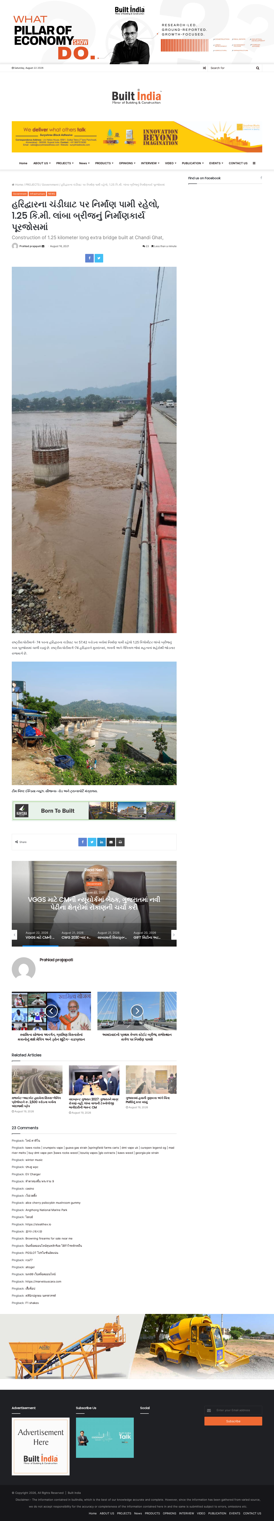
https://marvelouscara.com (43, 1281)
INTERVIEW (149, 163)
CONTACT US (238, 163)
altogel (29, 1267)
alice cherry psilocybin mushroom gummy (52, 1202)
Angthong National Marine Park (46, 1210)
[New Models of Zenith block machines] (137, 1346)
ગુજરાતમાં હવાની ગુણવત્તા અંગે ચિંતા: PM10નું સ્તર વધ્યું (148, 1100)
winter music (34, 1160)
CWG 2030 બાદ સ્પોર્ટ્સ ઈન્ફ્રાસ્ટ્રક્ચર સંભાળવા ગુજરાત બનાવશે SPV (94, 903)
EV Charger (33, 1174)
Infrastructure (37, 193)
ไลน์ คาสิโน (32, 1140)
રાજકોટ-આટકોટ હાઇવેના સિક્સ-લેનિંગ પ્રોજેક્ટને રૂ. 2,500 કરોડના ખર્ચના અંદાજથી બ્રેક (36, 1102)
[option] (94, 904)
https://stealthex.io (38, 1224)
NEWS (51, 193)
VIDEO (169, 163)
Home (23, 163)
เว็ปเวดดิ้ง (31, 1195)
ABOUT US (40, 163)
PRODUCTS (103, 163)
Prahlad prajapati (30, 246)
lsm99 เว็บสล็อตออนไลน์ (40, 1274)
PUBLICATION (191, 163)
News (83, 163)
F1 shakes (32, 1303)
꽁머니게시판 (33, 1231)
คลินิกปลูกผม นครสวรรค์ (40, 1295)
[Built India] (137, 97)
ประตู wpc (31, 1167)
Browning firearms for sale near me (49, 1238)
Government (50, 184)
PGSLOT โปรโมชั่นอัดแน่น (41, 1252)
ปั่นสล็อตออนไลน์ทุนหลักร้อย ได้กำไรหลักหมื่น (53, 1245)
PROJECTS (63, 163)
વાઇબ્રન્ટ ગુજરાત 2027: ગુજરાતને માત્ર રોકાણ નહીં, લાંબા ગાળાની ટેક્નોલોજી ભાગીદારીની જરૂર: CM (93, 1103)
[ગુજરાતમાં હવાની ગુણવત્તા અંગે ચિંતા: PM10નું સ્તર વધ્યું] (151, 1079)
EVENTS (214, 163)
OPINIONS (126, 163)
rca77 (29, 1260)
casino (29, 1188)
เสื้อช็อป (30, 1288)
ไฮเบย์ (29, 1217)
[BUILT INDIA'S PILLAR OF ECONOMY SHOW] (137, 32)
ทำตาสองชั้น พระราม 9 (39, 1181)
